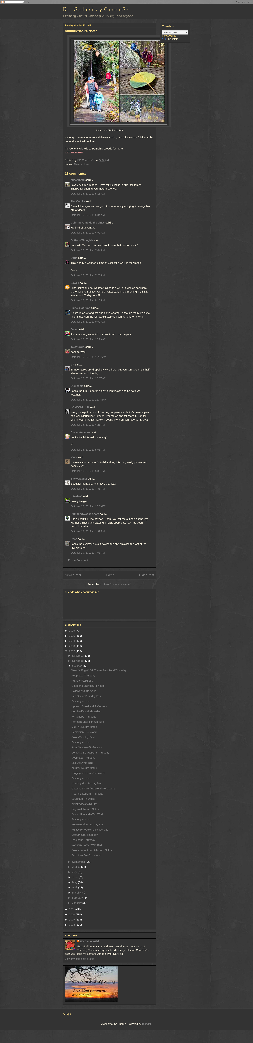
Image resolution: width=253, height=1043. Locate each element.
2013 (72, 646)
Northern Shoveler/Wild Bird (87, 721)
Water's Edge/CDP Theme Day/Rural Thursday (98, 670)
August (76, 866)
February (78, 897)
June (75, 877)
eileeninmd (78, 179)
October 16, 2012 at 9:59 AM (88, 321)
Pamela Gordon (80, 307)
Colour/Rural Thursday (84, 834)
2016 (72, 630)
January (77, 902)
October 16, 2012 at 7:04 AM (88, 250)
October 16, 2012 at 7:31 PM (88, 488)
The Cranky (78, 201)
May (75, 882)
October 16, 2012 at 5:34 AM (88, 214)
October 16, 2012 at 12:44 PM (88, 399)
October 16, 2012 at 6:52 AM (88, 232)
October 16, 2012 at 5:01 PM (88, 449)
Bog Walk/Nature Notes (85, 809)
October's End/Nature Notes (87, 685)
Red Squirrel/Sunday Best (86, 696)
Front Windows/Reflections (87, 747)
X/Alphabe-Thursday (83, 675)
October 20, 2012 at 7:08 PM (88, 552)
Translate (173, 39)
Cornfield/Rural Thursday (86, 711)
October (77, 665)
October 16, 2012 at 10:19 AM (88, 339)
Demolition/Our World (84, 732)
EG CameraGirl (89, 941)
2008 (72, 924)
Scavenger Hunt (80, 701)
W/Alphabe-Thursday (83, 716)
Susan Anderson (81, 432)
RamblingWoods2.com (85, 513)
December (78, 655)
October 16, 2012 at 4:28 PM (88, 424)
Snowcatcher (79, 478)
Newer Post (73, 575)
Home (110, 575)
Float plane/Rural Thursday (87, 793)
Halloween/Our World (83, 690)
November (78, 660)
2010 (72, 914)
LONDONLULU (80, 407)
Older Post (146, 575)
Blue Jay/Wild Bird (82, 762)
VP (72, 364)
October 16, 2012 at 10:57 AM (88, 356)
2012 (72, 651)
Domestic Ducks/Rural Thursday (90, 752)
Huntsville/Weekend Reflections (89, 829)
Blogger (146, 1023)
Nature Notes (82, 164)
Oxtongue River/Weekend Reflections (93, 788)
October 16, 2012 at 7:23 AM (88, 275)
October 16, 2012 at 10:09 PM (88, 506)
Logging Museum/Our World (87, 773)
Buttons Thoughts (82, 240)
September (79, 861)
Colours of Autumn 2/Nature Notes (91, 850)
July (75, 872)
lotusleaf (76, 496)
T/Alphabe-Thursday (83, 839)
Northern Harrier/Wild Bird (86, 845)
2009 (72, 919)
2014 (72, 640)
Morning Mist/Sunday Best (86, 783)
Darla (74, 257)
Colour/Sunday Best (83, 737)
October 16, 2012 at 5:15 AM (88, 193)
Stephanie (77, 385)
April (75, 887)
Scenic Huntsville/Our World (87, 814)
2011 (72, 909)
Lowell (75, 282)
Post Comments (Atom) (117, 584)
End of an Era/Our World (86, 855)
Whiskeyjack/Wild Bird (84, 804)
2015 (72, 635)
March (76, 892)
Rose (74, 539)
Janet (74, 329)
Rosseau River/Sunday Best (87, 824)
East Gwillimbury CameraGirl (96, 10)
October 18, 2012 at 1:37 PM (88, 531)
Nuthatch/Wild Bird (82, 680)
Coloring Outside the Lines (88, 222)
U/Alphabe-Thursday (83, 798)
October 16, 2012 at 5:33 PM (88, 471)
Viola (74, 457)
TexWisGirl (78, 346)
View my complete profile (79, 958)
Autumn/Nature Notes (84, 768)
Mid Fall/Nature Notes (84, 726)
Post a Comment (78, 560)
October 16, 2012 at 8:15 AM (88, 300)
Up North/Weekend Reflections (89, 706)
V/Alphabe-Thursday (83, 757)
